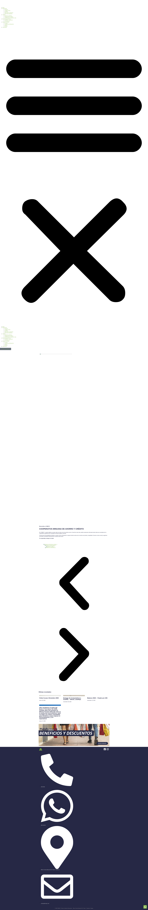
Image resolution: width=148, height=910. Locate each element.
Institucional (4, 8)
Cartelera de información (9, 24)
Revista (6, 26)
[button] (74, 177)
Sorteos (6, 25)
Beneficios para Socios (6, 18)
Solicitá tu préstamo (8, 15)
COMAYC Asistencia (9, 19)
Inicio (3, 7)
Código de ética (7, 10)
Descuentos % (7, 21)
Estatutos (6, 11)
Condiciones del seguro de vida (10, 17)
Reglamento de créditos (9, 16)
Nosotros (6, 9)
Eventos (6, 23)
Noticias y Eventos (5, 22)
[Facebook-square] (105, 749)
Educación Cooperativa (9, 12)
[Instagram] (108, 749)
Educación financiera (8, 13)
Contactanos (4, 27)
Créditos (3, 14)
